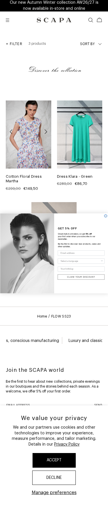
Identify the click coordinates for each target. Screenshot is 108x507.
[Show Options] (102, 261)
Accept (54, 460)
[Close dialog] (105, 216)
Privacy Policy (66, 444)
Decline (54, 478)
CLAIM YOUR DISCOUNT (81, 277)
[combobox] (80, 261)
